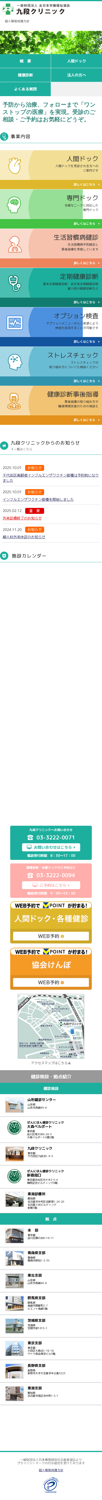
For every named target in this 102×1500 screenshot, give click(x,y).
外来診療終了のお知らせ (22, 518)
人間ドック (76, 61)
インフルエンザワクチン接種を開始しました (38, 499)
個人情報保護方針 (17, 21)
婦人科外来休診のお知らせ (24, 536)
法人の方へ (76, 75)
